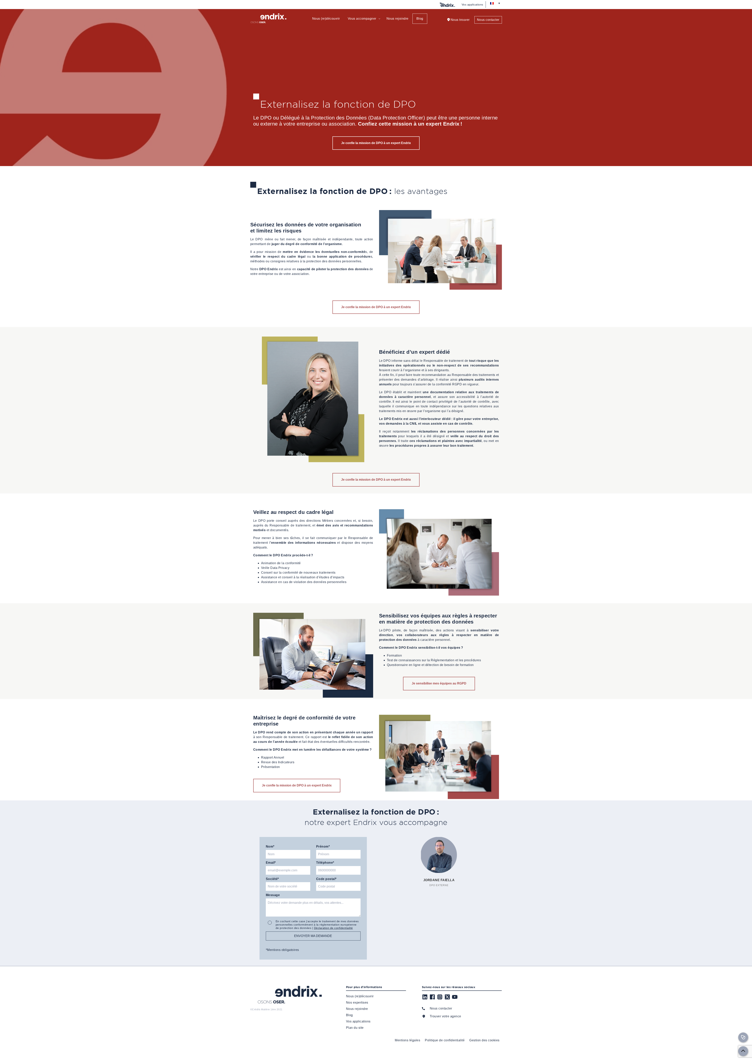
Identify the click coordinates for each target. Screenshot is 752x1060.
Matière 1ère (268, 1009)
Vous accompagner (362, 18)
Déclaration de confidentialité (333, 928)
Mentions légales (407, 1040)
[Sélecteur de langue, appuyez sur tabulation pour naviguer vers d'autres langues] (495, 3)
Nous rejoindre (398, 18)
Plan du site (355, 1027)
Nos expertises (357, 1002)
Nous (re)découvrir (326, 18)
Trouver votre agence (445, 1016)
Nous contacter (488, 19)
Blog (419, 18)
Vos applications (472, 4)
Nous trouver (460, 19)
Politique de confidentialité (445, 1040)
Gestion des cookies (484, 1040)
